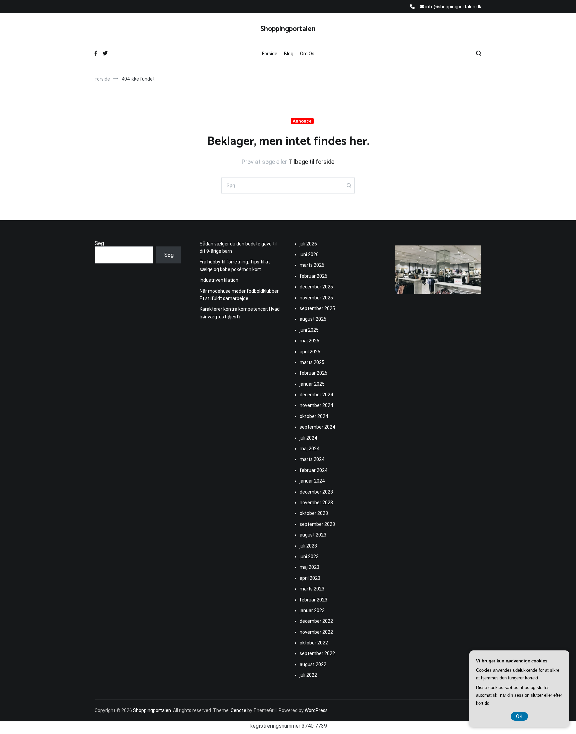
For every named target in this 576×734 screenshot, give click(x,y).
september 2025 (317, 308)
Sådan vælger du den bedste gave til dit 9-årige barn (238, 247)
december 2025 (316, 286)
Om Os (307, 53)
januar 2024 (312, 481)
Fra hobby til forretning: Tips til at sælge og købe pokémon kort (235, 265)
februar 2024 (313, 470)
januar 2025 (312, 384)
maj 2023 (309, 567)
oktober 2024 (314, 416)
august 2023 (313, 535)
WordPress (316, 710)
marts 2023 (312, 588)
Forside (269, 53)
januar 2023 (312, 610)
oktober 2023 (314, 513)
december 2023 (316, 492)
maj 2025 (309, 340)
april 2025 (310, 351)
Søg (99, 243)
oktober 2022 (314, 642)
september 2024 (317, 427)
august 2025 (313, 319)
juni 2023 (309, 556)
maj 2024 (309, 448)
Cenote (238, 710)
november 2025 (316, 297)
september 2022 (317, 653)
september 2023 (317, 524)
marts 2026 (312, 265)
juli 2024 (308, 438)
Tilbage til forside (311, 161)
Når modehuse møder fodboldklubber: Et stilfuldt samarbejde (240, 294)
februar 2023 (313, 599)
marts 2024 (312, 459)
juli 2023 (308, 546)
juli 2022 (308, 675)
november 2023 (316, 502)
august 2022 (313, 664)
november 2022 (316, 632)
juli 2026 (308, 243)
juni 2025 (309, 330)
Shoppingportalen (288, 29)
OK (519, 716)
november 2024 (316, 405)
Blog (288, 53)
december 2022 (316, 621)
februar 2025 (313, 373)
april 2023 (310, 578)
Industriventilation (219, 280)
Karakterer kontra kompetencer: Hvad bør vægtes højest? (240, 312)
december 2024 (316, 394)
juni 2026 (309, 254)
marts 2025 (312, 362)
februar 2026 (313, 276)
